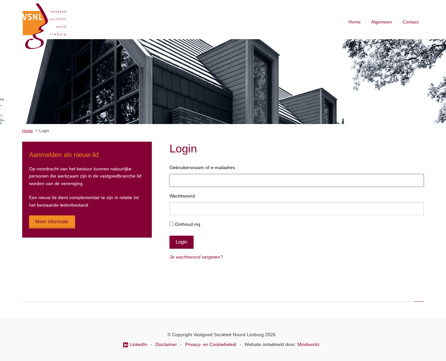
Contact (411, 21)
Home (354, 21)
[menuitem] (354, 22)
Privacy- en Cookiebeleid (211, 344)
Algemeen (381, 21)
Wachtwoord (182, 195)
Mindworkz (308, 344)
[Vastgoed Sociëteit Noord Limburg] (44, 47)
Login (181, 241)
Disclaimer (166, 344)
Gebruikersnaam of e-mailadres (202, 167)
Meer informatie (52, 221)
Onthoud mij (187, 224)
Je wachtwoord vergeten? (196, 256)
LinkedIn (139, 344)
